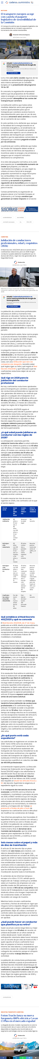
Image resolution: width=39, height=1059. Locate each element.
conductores (7, 997)
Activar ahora (13, 73)
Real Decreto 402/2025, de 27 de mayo (19, 623)
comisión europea (8, 222)
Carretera (4, 237)
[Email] (35, 1058)
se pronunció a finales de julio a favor (16, 807)
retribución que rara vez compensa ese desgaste (17, 363)
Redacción (21, 262)
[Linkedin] (16, 1058)
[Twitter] (10, 1058)
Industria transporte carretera (12, 1012)
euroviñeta (20, 217)
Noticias (4, 10)
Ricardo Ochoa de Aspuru (21, 35)
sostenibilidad (7, 217)
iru (20, 222)
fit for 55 (29, 222)
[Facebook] (3, 1058)
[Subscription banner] (19, 991)
